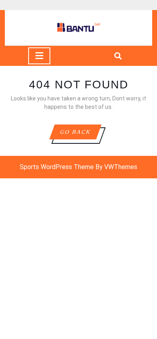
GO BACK (80, 134)
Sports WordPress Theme (57, 167)
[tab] (39, 55)
